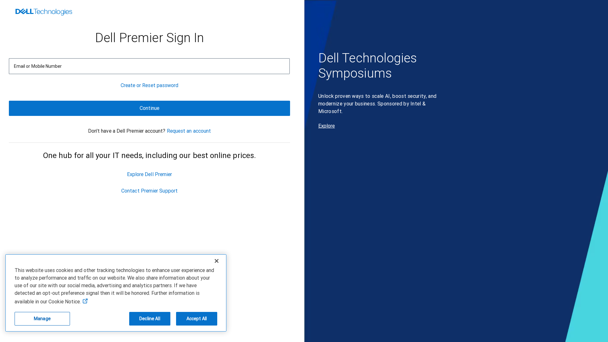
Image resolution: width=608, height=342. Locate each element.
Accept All (197, 318)
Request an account (189, 131)
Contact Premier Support (149, 191)
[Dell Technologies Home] (44, 12)
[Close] (217, 261)
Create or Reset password (150, 85)
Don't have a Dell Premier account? (127, 131)
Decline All (149, 318)
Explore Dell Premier (149, 174)
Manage (42, 318)
